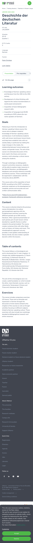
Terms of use (6, 489)
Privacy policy (17, 489)
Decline (16, 539)
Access (4, 453)
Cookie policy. (21, 525)
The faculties (6, 409)
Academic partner (8, 370)
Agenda (4, 449)
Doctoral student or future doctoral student (16, 357)
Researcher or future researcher (12, 366)
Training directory (12, 8)
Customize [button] (5, 529)
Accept (16, 533)
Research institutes (8, 413)
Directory (5, 444)
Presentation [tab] (9, 73)
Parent (4, 387)
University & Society (8, 426)
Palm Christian (7, 60)
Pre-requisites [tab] (21, 73)
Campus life (6, 418)
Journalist (5, 391)
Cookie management (8, 493)
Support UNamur (7, 430)
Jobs (3, 457)
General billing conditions (9, 496)
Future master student (9, 353)
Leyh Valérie (6, 66)
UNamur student (7, 361)
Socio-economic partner (10, 374)
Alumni (4, 378)
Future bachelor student (10, 349)
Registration (6, 440)
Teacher (4, 383)
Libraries (5, 461)
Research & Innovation (9, 422)
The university (6, 405)
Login (4, 466)
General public (7, 395)
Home (3, 8)
